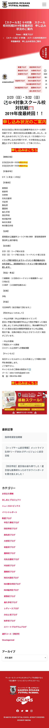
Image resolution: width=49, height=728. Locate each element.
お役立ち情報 (7, 494)
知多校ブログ (9, 621)
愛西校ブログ (9, 596)
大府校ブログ (9, 541)
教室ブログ (28, 34)
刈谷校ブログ (9, 565)
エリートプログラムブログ (15, 627)
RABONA (28, 720)
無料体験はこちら (44, 53)
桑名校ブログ (9, 535)
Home (18, 34)
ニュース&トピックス (11, 506)
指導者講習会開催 (13, 437)
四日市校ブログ (10, 529)
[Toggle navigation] (44, 4)
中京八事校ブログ (11, 522)
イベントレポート (9, 512)
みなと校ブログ (10, 615)
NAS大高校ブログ (11, 578)
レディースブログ (11, 608)
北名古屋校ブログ (11, 559)
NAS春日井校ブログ (12, 584)
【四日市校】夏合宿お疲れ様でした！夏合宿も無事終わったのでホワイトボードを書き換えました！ (24, 470)
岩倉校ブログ (9, 547)
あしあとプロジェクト (11, 500)
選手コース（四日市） (11, 634)
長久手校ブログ (10, 602)
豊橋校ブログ (9, 572)
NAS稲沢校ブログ (11, 590)
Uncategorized (8, 640)
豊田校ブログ (9, 553)
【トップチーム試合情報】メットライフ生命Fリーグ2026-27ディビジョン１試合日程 (24, 452)
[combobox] (24, 658)
